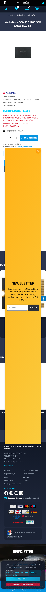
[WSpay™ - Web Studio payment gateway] (25, 512)
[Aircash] (18, 522)
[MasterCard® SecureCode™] (34, 512)
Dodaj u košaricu (29, 138)
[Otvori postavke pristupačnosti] (43, 298)
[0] (27, 9)
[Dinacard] (18, 512)
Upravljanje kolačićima (12, 484)
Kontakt (25, 480)
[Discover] (11, 512)
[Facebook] (6, 493)
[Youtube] (16, 493)
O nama (7, 470)
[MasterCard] (26, 506)
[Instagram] (11, 493)
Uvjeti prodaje (9, 474)
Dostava (26, 477)
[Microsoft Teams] (21, 493)
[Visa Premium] (13, 506)
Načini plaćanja (28, 474)
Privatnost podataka (30, 470)
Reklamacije (8, 480)
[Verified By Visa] (16, 517)
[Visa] (20, 506)
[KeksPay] (30, 522)
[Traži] (42, 3)
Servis (6, 477)
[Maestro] (33, 506)
